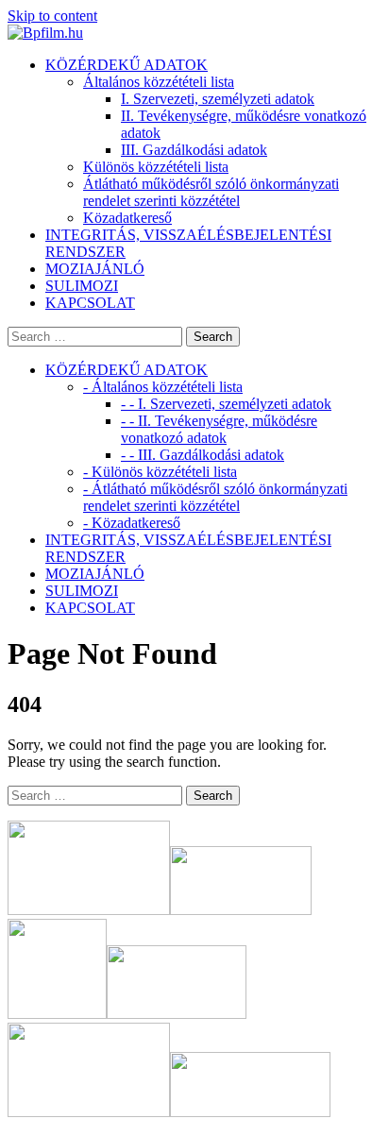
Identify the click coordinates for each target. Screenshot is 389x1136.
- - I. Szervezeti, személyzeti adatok (226, 404)
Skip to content (52, 16)
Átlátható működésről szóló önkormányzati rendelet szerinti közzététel (211, 192)
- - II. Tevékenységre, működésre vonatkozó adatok (219, 429)
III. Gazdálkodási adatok (194, 150)
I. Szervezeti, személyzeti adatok (217, 99)
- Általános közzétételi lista (163, 387)
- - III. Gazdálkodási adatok (202, 455)
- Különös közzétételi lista (160, 472)
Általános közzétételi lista (158, 82)
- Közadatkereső (131, 523)
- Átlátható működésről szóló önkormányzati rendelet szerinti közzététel (215, 497)
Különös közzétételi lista (155, 167)
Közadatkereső (127, 218)
